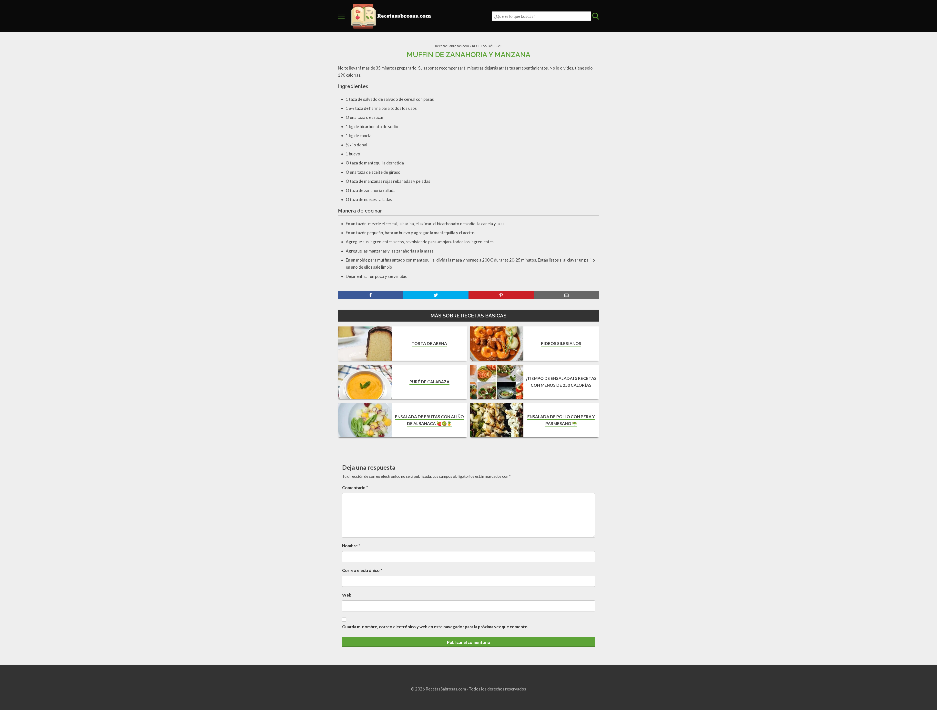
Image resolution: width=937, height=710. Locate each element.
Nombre (351, 545)
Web (346, 595)
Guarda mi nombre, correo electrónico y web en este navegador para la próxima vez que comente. (435, 626)
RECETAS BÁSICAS (487, 46)
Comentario (355, 487)
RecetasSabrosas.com (452, 46)
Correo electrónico (362, 570)
